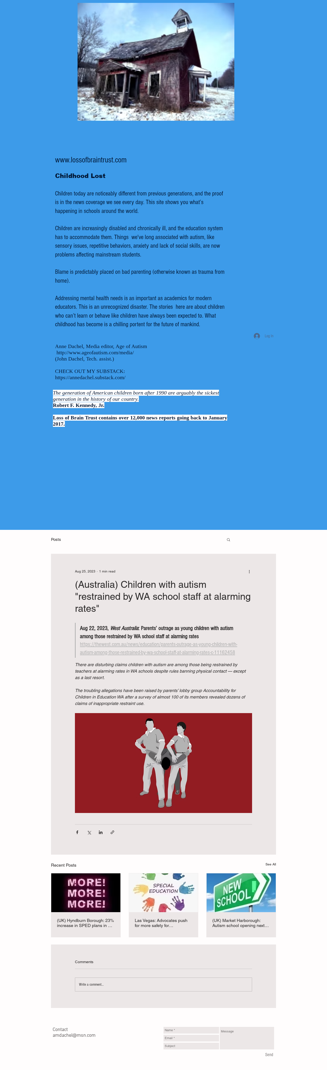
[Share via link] (112, 832)
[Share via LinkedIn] (100, 832)
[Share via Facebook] (77, 832)
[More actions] (249, 571)
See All (270, 864)
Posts (56, 539)
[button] (228, 539)
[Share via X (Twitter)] (89, 832)
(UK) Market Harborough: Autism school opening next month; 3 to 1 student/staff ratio (238, 923)
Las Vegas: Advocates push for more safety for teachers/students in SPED (161, 923)
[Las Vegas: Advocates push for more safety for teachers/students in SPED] (163, 892)
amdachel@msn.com (74, 1035)
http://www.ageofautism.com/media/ (95, 352)
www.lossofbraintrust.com (91, 160)
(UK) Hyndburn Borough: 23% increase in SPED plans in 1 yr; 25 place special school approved (85, 923)
